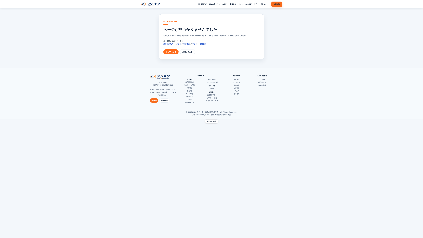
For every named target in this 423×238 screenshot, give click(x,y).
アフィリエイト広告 (211, 82)
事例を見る (164, 100)
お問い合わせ (264, 4)
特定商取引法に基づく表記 (221, 114)
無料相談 (277, 4)
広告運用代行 (202, 4)
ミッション (236, 82)
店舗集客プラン (214, 4)
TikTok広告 (212, 79)
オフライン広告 (212, 98)
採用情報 (202, 44)
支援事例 (233, 4)
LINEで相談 (262, 85)
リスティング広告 (189, 85)
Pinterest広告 (189, 102)
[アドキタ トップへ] (150, 4)
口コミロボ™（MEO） (212, 101)
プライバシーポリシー (200, 114)
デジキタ (262, 79)
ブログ (240, 4)
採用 (255, 4)
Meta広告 (189, 97)
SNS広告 (189, 88)
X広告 (190, 100)
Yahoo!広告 (190, 94)
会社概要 (248, 4)
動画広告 (190, 91)
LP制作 (224, 4)
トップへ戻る (171, 52)
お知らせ (236, 79)
